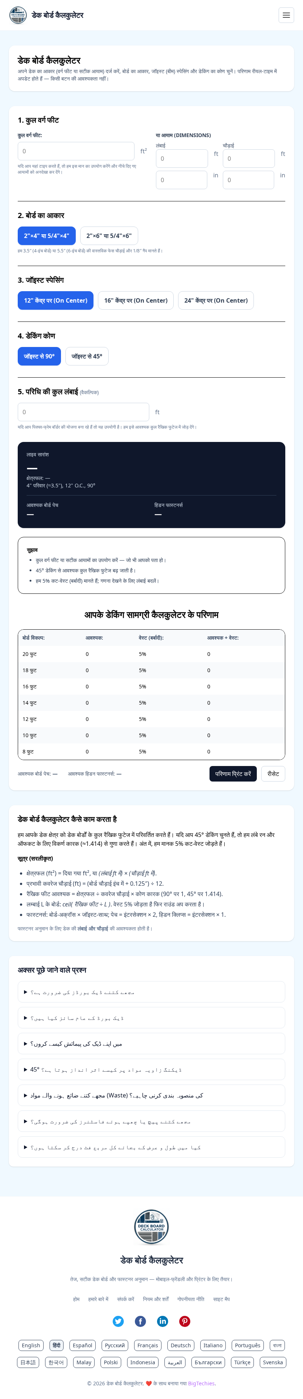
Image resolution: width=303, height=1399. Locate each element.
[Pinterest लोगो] (184, 1321)
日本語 (28, 1362)
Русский (115, 1345)
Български (208, 1362)
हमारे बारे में (98, 1299)
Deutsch (181, 1345)
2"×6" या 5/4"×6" (109, 236)
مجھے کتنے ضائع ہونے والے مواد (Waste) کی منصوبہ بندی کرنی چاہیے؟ (116, 1095)
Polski (111, 1362)
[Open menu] (286, 15)
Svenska (273, 1362)
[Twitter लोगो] (118, 1321)
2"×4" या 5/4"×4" (46, 236)
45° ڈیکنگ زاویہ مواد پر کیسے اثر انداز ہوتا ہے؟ (106, 1069)
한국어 (56, 1362)
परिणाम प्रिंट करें (233, 774)
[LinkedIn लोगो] (162, 1321)
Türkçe (242, 1362)
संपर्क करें (125, 1299)
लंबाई (161, 145)
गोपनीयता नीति (190, 1299)
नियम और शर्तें (155, 1299)
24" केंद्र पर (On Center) (216, 300)
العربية (175, 1362)
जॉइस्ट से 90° (39, 356)
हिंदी (56, 1345)
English (31, 1345)
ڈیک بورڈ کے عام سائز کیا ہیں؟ (77, 1018)
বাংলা (277, 1345)
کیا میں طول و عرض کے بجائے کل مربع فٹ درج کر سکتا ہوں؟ (115, 1147)
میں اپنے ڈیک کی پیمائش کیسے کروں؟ (76, 1043)
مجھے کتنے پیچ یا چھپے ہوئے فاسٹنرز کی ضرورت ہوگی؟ (110, 1121)
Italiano (213, 1345)
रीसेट (273, 774)
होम (76, 1299)
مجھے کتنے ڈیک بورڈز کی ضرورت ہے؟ (82, 992)
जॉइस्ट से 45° (87, 356)
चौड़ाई (228, 145)
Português (248, 1345)
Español (82, 1345)
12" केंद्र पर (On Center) (55, 300)
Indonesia (142, 1362)
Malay (83, 1362)
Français (147, 1345)
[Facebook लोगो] (140, 1321)
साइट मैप (221, 1299)
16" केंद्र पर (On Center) (135, 300)
